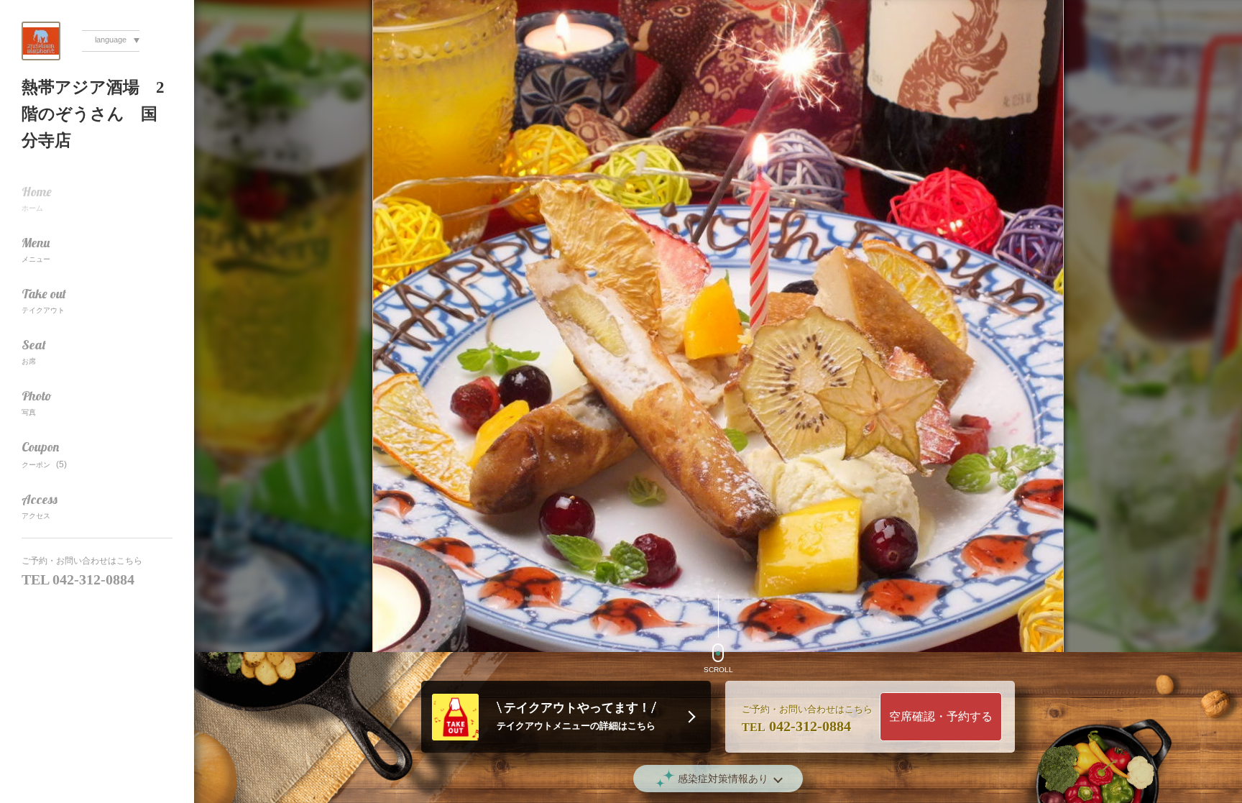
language (110, 39)
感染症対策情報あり (723, 778)
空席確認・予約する (941, 716)
